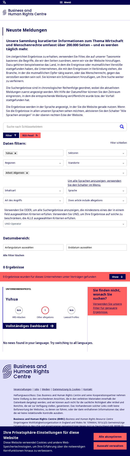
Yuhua (12, 299)
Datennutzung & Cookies (67, 389)
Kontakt (87, 389)
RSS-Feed (28, 135)
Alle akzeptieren (110, 437)
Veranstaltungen (23, 389)
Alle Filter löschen (13, 255)
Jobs (36, 389)
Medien (46, 389)
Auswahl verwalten (110, 446)
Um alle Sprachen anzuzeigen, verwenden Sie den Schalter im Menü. (94, 183)
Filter (9, 135)
